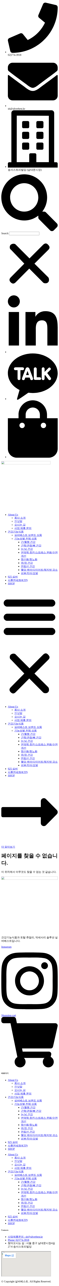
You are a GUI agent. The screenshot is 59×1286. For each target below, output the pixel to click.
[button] (29, 203)
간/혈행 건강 (28, 542)
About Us (13, 514)
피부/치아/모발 (29, 573)
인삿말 (18, 521)
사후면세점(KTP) (18, 580)
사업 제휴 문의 (22, 528)
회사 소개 (20, 517)
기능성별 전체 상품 (25, 538)
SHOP (11, 583)
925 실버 (13, 576)
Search (4, 233)
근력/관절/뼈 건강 (31, 545)
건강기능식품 (16, 531)
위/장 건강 (27, 562)
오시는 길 (20, 524)
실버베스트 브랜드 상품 (28, 535)
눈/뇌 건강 (27, 549)
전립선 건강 (28, 566)
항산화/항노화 (29, 559)
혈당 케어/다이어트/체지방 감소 (39, 569)
